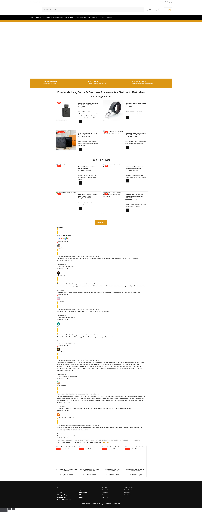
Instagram (105, 492)
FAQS (81, 497)
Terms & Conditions (64, 500)
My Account (150, 10)
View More (83, 151)
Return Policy (61, 497)
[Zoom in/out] (2, 509)
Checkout (159, 10)
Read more (105, 442)
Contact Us (83, 492)
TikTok (104, 495)
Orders (59, 492)
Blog (81, 495)
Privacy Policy (62, 495)
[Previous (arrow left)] (2, 511)
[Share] (9, 509)
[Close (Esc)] (13, 509)
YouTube (105, 497)
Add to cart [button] (83, 123)
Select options (131, 120)
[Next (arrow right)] (5, 511)
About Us (60, 490)
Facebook (105, 490)
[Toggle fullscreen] (5, 509)
